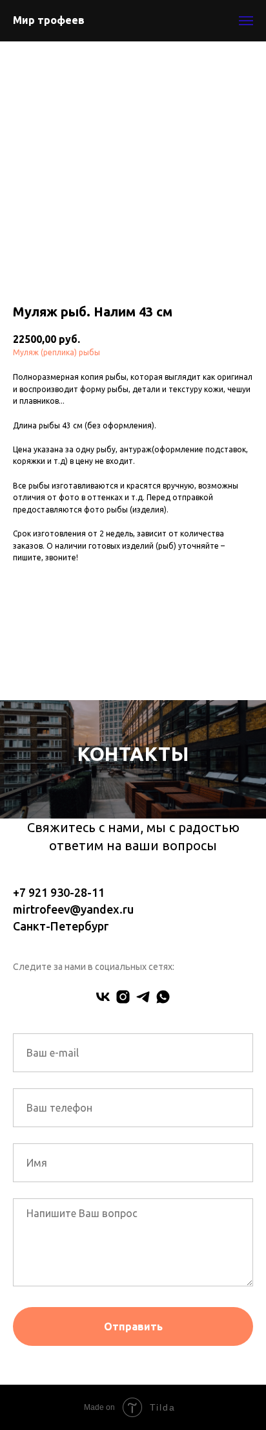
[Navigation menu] (246, 20)
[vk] (103, 1164)
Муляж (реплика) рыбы (56, 352)
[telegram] (143, 1164)
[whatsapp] (163, 1164)
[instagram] (123, 1164)
